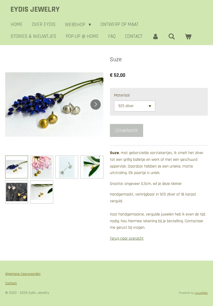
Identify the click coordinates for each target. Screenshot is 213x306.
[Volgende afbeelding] (95, 104)
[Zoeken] (172, 37)
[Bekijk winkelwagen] (188, 37)
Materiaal (122, 95)
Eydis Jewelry (35, 9)
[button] (16, 167)
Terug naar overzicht (127, 238)
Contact (11, 283)
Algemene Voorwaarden (23, 274)
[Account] (155, 37)
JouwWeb (201, 293)
